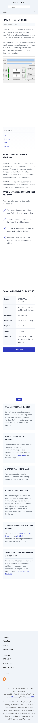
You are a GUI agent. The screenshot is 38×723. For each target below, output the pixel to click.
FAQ (5, 143)
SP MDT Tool (12, 24)
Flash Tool (6, 641)
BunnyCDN (31, 697)
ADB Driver (20, 536)
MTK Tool (19, 2)
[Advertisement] (19, 104)
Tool (5, 135)
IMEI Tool (6, 645)
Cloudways (15, 697)
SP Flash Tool (8, 659)
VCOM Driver (22, 533)
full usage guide (20, 455)
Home (5, 24)
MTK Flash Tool (8, 667)
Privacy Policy (8, 649)
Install (6, 146)
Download (7, 139)
